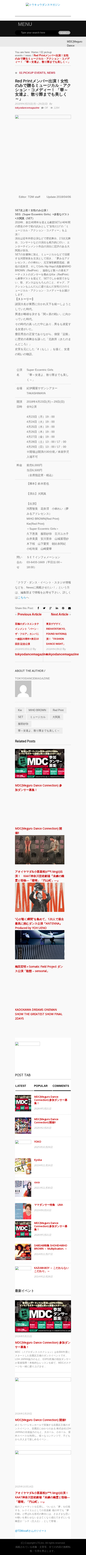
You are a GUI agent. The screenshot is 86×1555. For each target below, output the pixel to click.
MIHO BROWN (37, 710)
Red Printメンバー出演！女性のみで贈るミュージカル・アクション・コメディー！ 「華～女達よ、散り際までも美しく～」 (43, 89)
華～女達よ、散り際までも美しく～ (39, 730)
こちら (22, 597)
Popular (41, 1085)
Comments (61, 1085)
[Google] (50, 608)
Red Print (58, 710)
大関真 (56, 716)
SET (20, 716)
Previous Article (28, 614)
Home (34, 52)
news (28, 55)
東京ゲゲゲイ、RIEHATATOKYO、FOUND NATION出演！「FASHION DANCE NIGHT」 (56, 633)
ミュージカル (38, 716)
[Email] (69, 608)
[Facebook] (38, 608)
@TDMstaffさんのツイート (31, 1530)
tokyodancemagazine (27, 107)
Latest (20, 1085)
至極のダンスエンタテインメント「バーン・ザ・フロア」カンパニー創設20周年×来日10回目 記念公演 (27, 633)
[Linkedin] (57, 608)
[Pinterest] (63, 608)
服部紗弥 (23, 723)
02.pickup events (32, 72)
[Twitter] (44, 608)
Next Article (61, 614)
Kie (20, 710)
